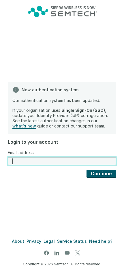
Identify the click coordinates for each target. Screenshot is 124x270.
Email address (21, 152)
